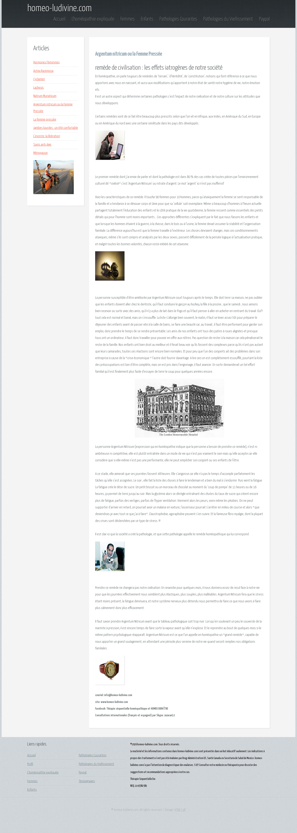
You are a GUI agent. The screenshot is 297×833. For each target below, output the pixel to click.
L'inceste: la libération (46, 136)
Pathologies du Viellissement (228, 19)
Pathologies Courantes (178, 19)
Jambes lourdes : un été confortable (55, 128)
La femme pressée (44, 119)
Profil (30, 764)
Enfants (147, 19)
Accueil (59, 19)
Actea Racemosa (43, 71)
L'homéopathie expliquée (93, 19)
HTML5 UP (180, 810)
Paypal (264, 19)
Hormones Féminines (46, 62)
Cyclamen (39, 79)
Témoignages (87, 781)
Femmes (128, 19)
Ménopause (40, 153)
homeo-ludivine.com (59, 8)
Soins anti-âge (42, 144)
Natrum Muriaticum (44, 96)
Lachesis (38, 87)
